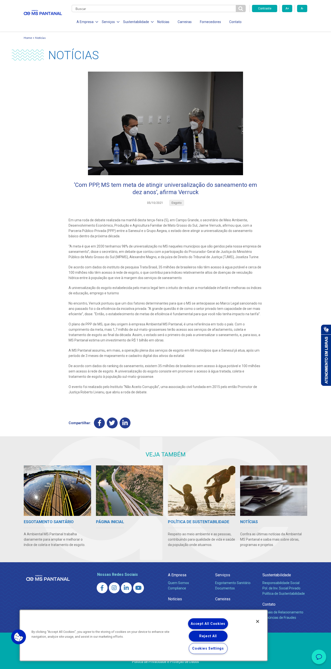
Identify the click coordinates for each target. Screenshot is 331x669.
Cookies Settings (208, 648)
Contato (235, 22)
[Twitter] (112, 422)
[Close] (257, 621)
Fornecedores (210, 22)
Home (28, 38)
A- (302, 8)
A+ (287, 8)
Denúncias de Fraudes (279, 617)
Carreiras (185, 22)
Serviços (222, 575)
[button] (18, 637)
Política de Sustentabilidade (283, 593)
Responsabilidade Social (280, 583)
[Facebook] (99, 422)
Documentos (225, 588)
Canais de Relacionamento (282, 612)
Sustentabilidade (276, 575)
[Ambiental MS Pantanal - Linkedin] (126, 587)
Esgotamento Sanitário (233, 583)
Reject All (208, 636)
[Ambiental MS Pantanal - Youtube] (138, 587)
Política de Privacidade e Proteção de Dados (165, 662)
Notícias (163, 22)
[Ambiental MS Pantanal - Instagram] (114, 587)
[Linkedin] (125, 422)
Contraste (264, 8)
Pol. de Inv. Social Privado (281, 588)
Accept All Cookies (208, 624)
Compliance (177, 588)
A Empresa (177, 575)
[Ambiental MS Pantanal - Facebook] (102, 587)
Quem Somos (178, 583)
